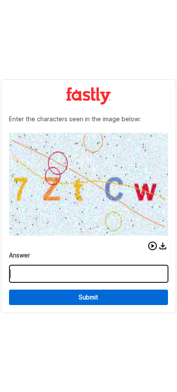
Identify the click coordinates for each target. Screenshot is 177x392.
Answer (19, 255)
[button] (152, 246)
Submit (88, 297)
